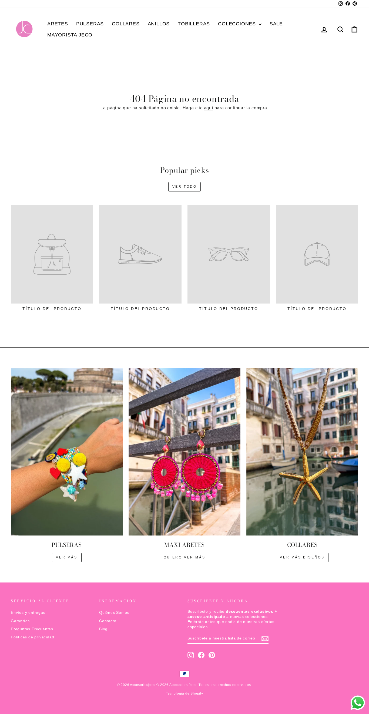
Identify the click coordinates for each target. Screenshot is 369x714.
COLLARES (125, 23)
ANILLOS (159, 23)
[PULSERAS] (67, 452)
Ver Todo (184, 186)
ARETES (57, 23)
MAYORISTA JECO (69, 35)
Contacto (107, 621)
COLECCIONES (237, 23)
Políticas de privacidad (32, 637)
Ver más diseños (302, 557)
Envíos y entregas (28, 613)
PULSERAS (90, 23)
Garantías (20, 621)
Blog (103, 629)
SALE (276, 23)
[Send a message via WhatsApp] (357, 702)
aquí (208, 108)
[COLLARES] (302, 452)
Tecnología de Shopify (184, 693)
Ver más (66, 557)
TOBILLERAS (194, 23)
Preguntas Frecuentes (32, 629)
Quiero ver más (184, 557)
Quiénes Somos (114, 613)
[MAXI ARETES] (184, 452)
